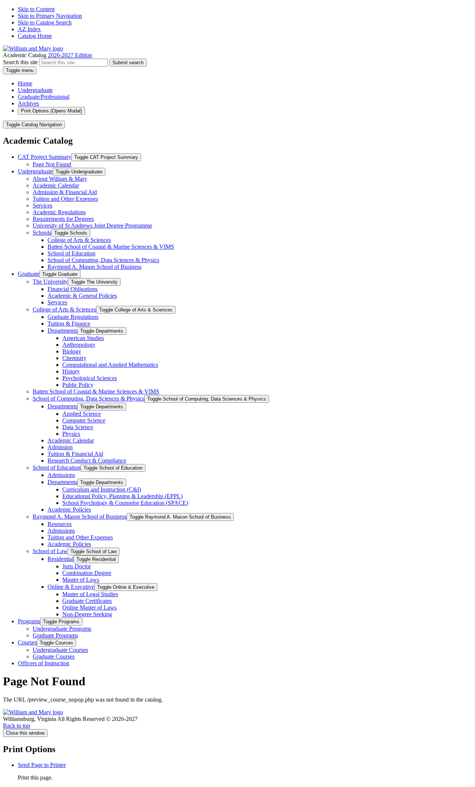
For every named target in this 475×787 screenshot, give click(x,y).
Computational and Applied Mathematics (110, 365)
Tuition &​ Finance (69, 323)
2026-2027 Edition (70, 55)
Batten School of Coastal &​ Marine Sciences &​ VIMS (111, 247)
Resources (60, 524)
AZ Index (29, 29)
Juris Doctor (76, 566)
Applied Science (81, 414)
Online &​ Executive (71, 587)
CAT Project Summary (44, 157)
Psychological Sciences (89, 378)
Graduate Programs (55, 635)
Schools (42, 232)
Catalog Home (35, 36)
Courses (27, 642)
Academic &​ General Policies (82, 296)
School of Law (50, 551)
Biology (71, 351)
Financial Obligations (73, 289)
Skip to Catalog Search (45, 22)
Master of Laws (80, 580)
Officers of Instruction (43, 663)
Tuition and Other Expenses (65, 199)
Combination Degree (86, 573)
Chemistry (74, 358)
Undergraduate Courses (60, 650)
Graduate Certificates (87, 601)
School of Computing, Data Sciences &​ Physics (103, 260)
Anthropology (78, 345)
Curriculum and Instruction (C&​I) (101, 489)
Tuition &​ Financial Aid (75, 454)
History (71, 371)
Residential (60, 559)
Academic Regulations (59, 212)
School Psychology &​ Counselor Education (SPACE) (125, 503)
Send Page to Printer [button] (42, 765)
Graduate (28, 274)
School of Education (71, 253)
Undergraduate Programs (62, 629)
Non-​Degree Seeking (87, 614)
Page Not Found (52, 164)
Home (25, 83)
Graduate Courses (54, 656)
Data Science (77, 427)
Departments (62, 330)
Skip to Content (36, 9)
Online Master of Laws (89, 607)
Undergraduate (35, 90)
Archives (28, 103)
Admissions (61, 475)
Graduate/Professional (43, 97)
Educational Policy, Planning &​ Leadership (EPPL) (122, 496)
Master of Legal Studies (90, 594)
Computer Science (83, 420)
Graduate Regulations (73, 317)
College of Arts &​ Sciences (79, 240)
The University (50, 281)
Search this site (20, 62)
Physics (71, 434)
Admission (60, 447)
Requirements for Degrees (63, 219)
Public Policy (78, 385)
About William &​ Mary (60, 179)
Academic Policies (69, 509)
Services (42, 205)
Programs (29, 621)
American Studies (83, 338)
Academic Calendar (56, 185)
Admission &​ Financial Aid (65, 192)
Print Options (51, 111)
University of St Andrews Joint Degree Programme (92, 225)
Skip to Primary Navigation (50, 16)
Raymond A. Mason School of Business (94, 267)
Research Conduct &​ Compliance (87, 460)
